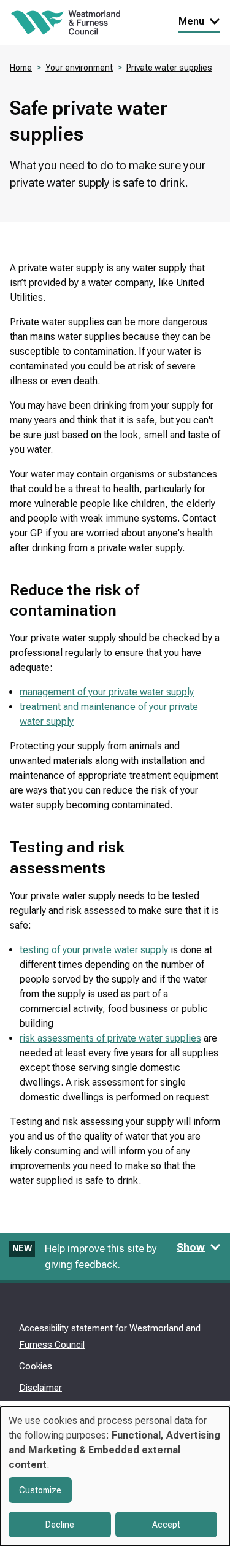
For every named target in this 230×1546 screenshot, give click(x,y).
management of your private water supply (107, 692)
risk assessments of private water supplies (110, 1038)
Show (191, 1247)
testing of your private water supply (94, 950)
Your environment (79, 67)
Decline (59, 1524)
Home (21, 67)
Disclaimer (40, 1387)
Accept (166, 1524)
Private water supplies (169, 67)
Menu (191, 21)
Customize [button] (40, 1490)
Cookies (35, 1366)
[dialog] (115, 1476)
